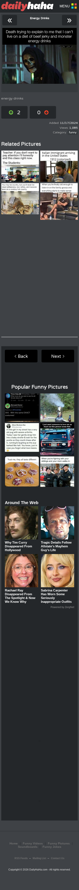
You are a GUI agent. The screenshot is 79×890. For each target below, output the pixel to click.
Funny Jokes (52, 846)
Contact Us (57, 858)
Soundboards (27, 846)
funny (72, 132)
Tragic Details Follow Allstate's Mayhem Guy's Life (56, 546)
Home (13, 843)
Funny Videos (33, 843)
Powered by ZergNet (62, 607)
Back (23, 356)
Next (56, 356)
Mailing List (39, 858)
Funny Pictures (59, 843)
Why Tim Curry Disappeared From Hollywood (18, 546)
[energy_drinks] (39, 56)
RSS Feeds (21, 858)
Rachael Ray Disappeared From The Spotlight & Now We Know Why (20, 596)
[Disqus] (39, 278)
